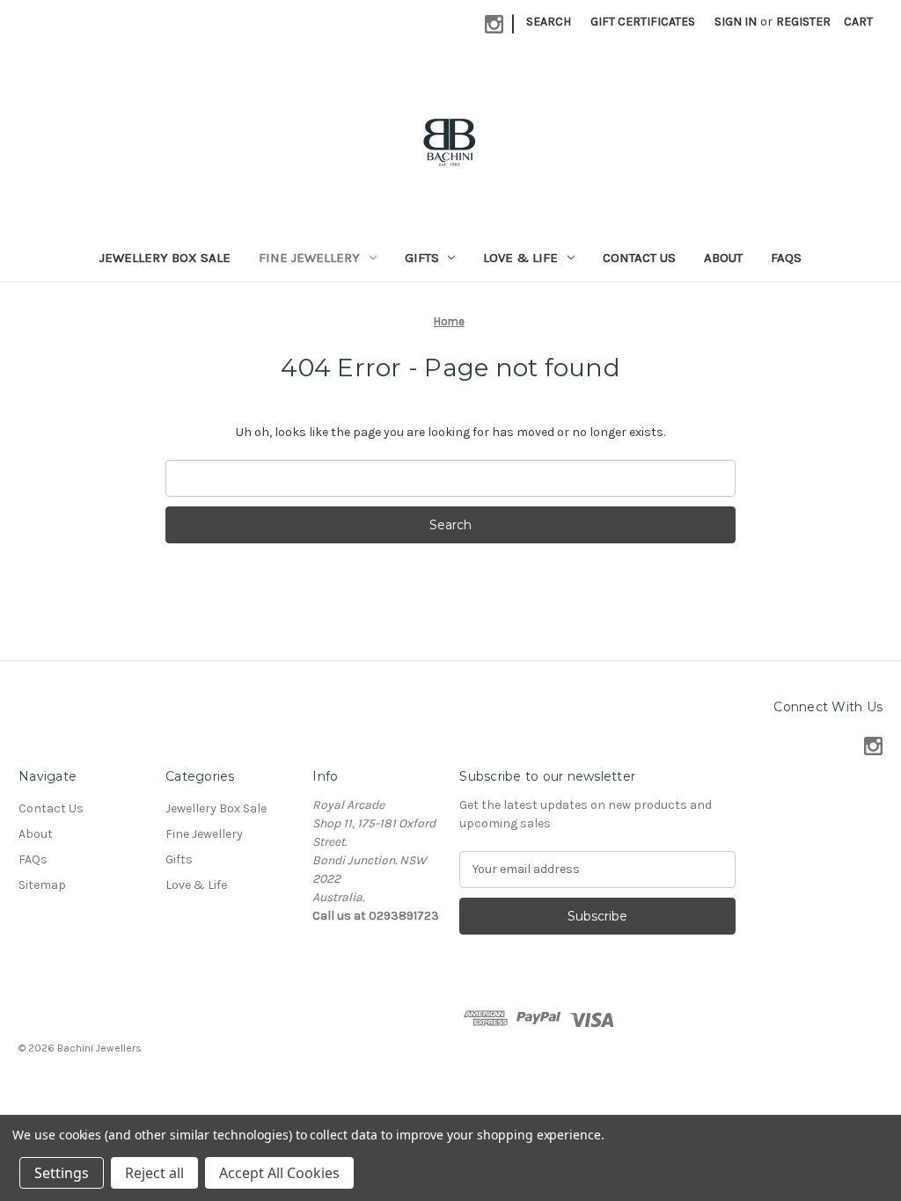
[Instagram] (494, 24)
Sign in (735, 21)
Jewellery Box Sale (165, 258)
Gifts (422, 258)
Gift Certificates (642, 21)
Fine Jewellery (309, 258)
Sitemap (42, 884)
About (723, 258)
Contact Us (639, 258)
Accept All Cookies (279, 1173)
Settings (61, 1173)
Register (803, 21)
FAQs (786, 258)
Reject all (154, 1173)
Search (548, 21)
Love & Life (520, 258)
